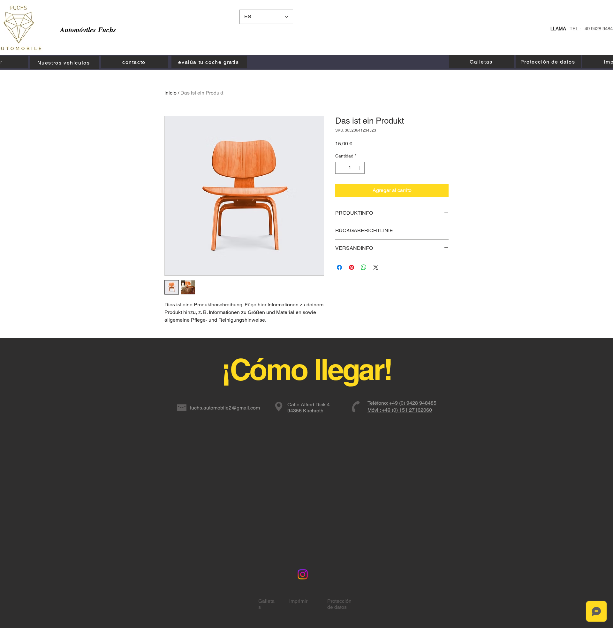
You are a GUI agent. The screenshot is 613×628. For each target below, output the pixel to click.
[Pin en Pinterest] (351, 267)
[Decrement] (340, 167)
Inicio (170, 93)
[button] (457, 23)
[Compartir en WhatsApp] (363, 267)
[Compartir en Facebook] (339, 267)
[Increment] (360, 167)
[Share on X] (376, 267)
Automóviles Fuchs (88, 29)
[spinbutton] (350, 167)
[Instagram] (302, 574)
